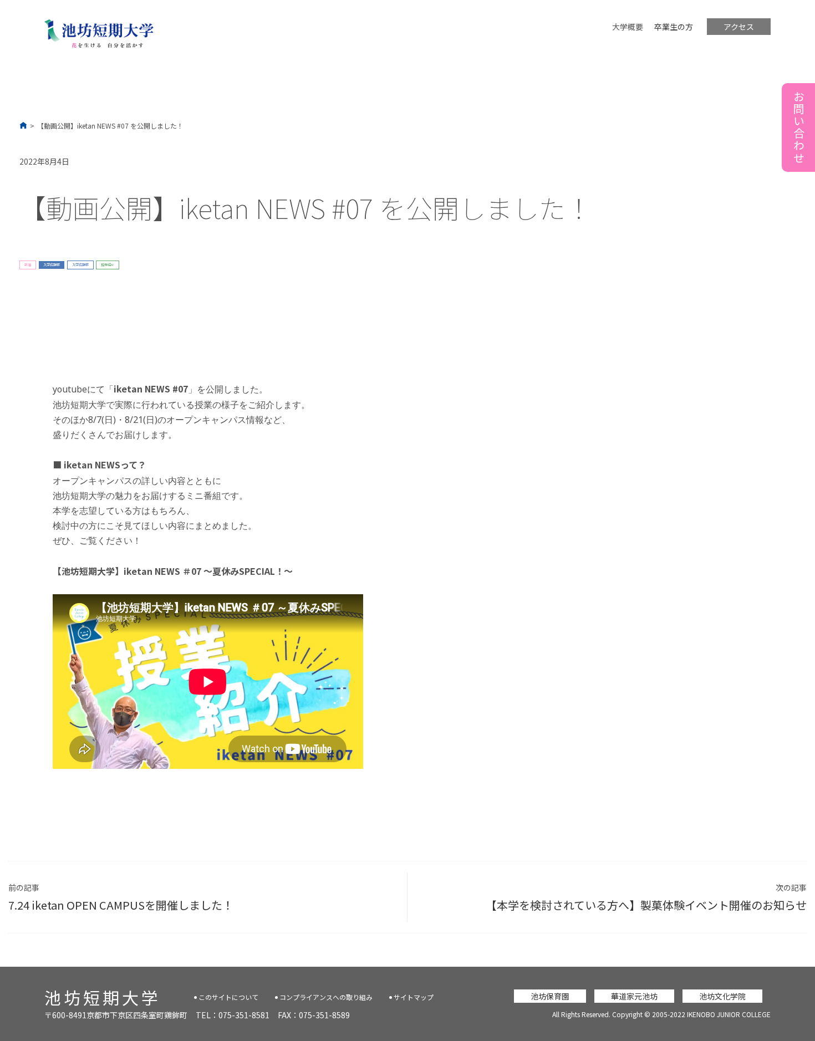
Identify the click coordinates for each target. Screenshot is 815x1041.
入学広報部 (51, 264)
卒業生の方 (673, 26)
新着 (27, 264)
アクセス (739, 26)
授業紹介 (107, 264)
